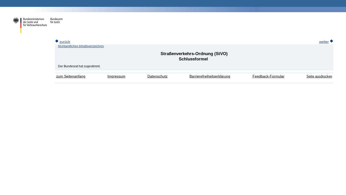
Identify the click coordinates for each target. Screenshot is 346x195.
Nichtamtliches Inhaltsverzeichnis (81, 46)
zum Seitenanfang (70, 76)
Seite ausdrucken (319, 76)
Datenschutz (157, 76)
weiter (324, 42)
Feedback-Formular (268, 76)
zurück (65, 42)
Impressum (116, 76)
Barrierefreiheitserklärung (209, 76)
